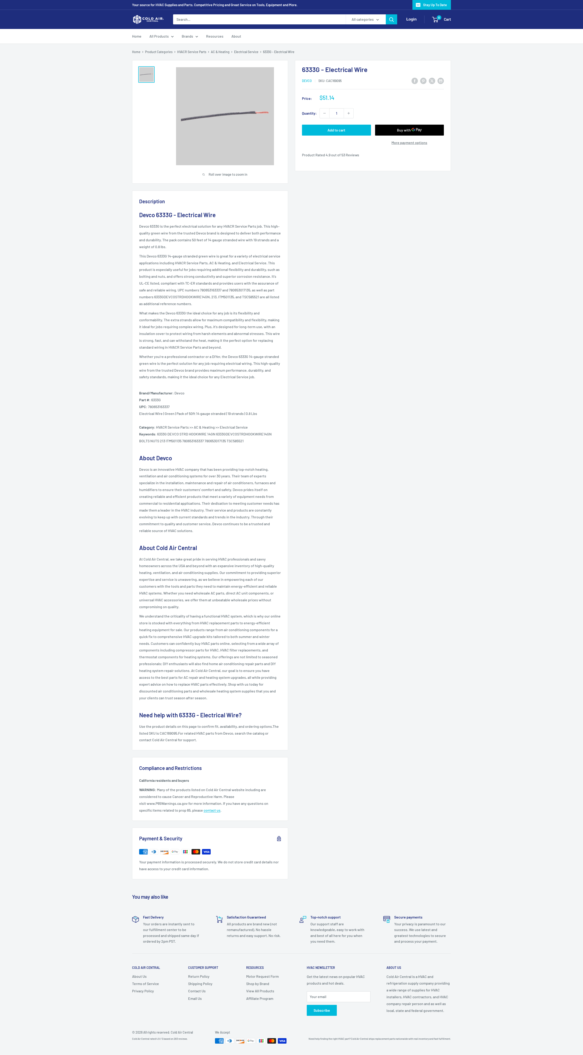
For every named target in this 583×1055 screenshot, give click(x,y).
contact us (212, 810)
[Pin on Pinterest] (423, 80)
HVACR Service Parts (191, 52)
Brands (187, 36)
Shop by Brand (257, 983)
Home (136, 36)
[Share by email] (440, 80)
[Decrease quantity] (324, 113)
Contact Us (197, 991)
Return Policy (199, 976)
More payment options (409, 142)
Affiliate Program (259, 998)
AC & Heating (220, 52)
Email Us (195, 998)
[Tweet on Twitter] (432, 80)
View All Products (260, 991)
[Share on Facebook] (415, 80)
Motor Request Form (262, 976)
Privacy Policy (143, 991)
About (236, 36)
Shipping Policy (200, 983)
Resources (214, 36)
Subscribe (322, 1010)
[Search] (391, 19)
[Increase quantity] (348, 113)
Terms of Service (145, 983)
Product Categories (159, 52)
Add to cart (336, 130)
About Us (139, 976)
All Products (159, 36)
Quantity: (309, 113)
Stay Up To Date (435, 5)
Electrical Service (246, 52)
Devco (307, 81)
